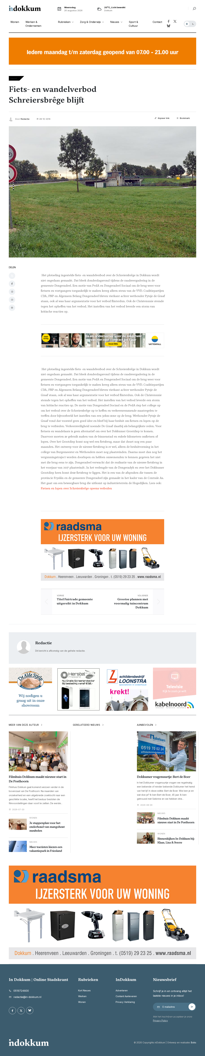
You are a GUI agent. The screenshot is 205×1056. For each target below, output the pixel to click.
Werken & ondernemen (33, 23)
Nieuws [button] (115, 22)
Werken (82, 996)
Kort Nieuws (84, 990)
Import (13, 78)
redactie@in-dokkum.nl (27, 997)
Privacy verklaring (125, 1002)
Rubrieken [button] (64, 22)
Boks (193, 1042)
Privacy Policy (160, 1020)
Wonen (14, 22)
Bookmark (184, 118)
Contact (157, 22)
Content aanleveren (126, 996)
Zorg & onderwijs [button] (91, 22)
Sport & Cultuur (133, 23)
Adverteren (122, 990)
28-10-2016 (44, 119)
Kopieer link (163, 118)
